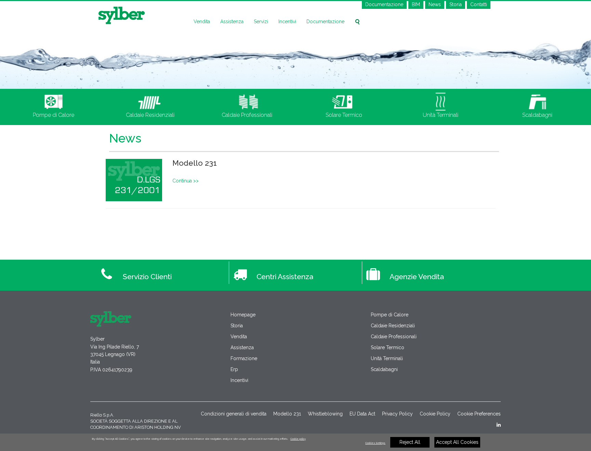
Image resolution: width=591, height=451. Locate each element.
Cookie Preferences (479, 413)
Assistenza (232, 21)
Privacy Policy (397, 413)
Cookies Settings (375, 443)
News (435, 4)
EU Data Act (362, 413)
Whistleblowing (325, 413)
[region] (295, 442)
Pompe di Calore (389, 314)
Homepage (243, 314)
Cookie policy (298, 438)
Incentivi (287, 21)
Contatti (478, 4)
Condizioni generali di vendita (233, 413)
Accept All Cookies (457, 442)
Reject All (409, 442)
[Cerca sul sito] (357, 22)
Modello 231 (194, 163)
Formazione (244, 358)
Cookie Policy (435, 413)
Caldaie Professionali (394, 336)
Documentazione (384, 4)
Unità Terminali (387, 358)
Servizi (261, 21)
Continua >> (185, 180)
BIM (416, 4)
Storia (455, 4)
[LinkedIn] (499, 424)
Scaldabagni (384, 369)
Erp (234, 369)
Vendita (202, 21)
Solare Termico (387, 347)
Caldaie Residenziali (393, 325)
